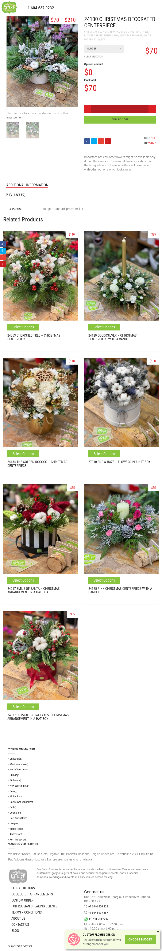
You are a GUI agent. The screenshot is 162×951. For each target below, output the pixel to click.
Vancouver (15, 758)
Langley (14, 823)
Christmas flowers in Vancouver (105, 31)
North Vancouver (19, 769)
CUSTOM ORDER (22, 900)
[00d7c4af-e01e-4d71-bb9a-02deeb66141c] (13, 130)
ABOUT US (18, 918)
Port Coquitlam (18, 818)
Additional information (27, 185)
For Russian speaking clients (34, 906)
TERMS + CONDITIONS (26, 912)
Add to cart (120, 119)
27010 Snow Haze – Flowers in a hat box (119, 462)
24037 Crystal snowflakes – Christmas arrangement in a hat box (38, 717)
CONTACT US (20, 925)
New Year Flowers (131, 35)
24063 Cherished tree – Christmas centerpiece (33, 337)
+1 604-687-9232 (98, 906)
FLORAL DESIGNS (23, 888)
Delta (12, 807)
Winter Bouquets (94, 39)
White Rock (16, 796)
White (147, 35)
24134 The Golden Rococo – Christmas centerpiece (37, 464)
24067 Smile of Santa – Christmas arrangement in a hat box (33, 590)
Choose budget (140, 939)
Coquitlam (15, 812)
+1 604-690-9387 (98, 912)
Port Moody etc (18, 839)
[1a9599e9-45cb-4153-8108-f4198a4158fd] (32, 130)
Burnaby (14, 775)
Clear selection (93, 56)
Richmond (15, 780)
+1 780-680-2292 (98, 919)
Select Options (23, 327)
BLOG (15, 931)
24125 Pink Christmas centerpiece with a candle (120, 590)
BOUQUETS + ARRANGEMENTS (32, 894)
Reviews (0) (16, 194)
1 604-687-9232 (41, 7)
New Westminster (19, 785)
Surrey (13, 791)
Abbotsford (16, 834)
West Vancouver (18, 764)
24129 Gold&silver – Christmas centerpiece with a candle (112, 337)
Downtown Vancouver (21, 801)
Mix (116, 35)
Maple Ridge (16, 828)
